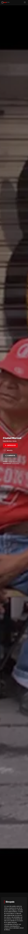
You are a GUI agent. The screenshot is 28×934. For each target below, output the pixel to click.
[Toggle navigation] (25, 2)
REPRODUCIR (11, 445)
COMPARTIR (11, 455)
